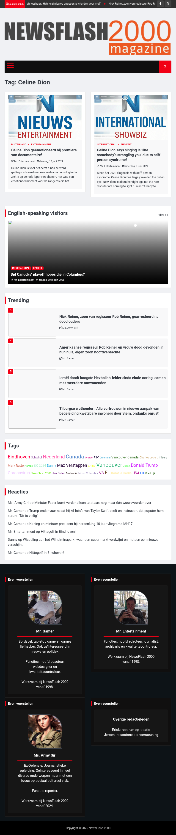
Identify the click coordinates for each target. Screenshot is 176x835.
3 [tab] (142, 225)
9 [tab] (161, 225)
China (91, 465)
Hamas (29, 465)
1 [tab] (135, 225)
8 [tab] (158, 225)
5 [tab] (149, 225)
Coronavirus (19, 472)
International (106, 144)
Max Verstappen (72, 465)
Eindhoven (19, 457)
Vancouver (109, 465)
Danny (51, 465)
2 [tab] (139, 225)
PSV (96, 457)
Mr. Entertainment (24, 161)
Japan (126, 465)
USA (135, 473)
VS (101, 473)
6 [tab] (152, 225)
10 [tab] (165, 225)
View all (163, 214)
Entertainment (41, 144)
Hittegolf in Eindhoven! (58, 532)
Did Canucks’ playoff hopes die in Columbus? (48, 274)
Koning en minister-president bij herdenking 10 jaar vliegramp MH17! (81, 524)
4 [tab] (145, 225)
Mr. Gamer (68, 358)
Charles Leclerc (149, 457)
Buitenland (18, 144)
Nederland (54, 457)
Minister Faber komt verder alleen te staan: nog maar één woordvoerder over (92, 503)
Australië (71, 473)
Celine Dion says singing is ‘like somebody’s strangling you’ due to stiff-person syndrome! (129, 155)
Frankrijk (150, 473)
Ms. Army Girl (70, 327)
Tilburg (163, 457)
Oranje (89, 457)
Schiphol (36, 457)
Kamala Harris (121, 473)
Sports (37, 268)
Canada (75, 457)
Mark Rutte (16, 465)
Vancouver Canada (125, 457)
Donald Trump (144, 465)
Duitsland (105, 457)
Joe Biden (58, 473)
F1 (107, 472)
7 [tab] (155, 225)
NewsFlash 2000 (41, 473)
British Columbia (87, 473)
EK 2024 (40, 465)
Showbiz (126, 144)
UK (142, 473)
